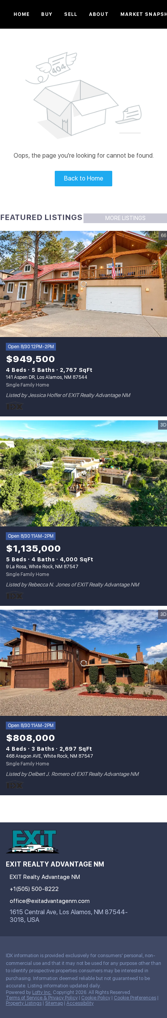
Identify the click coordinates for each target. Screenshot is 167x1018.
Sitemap (54, 1003)
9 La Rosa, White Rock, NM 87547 (42, 566)
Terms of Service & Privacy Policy (42, 998)
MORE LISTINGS (125, 218)
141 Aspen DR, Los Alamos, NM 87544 (46, 377)
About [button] (99, 14)
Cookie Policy (95, 998)
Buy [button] (46, 14)
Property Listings (24, 1003)
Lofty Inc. (42, 992)
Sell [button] (70, 14)
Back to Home (83, 178)
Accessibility (80, 1003)
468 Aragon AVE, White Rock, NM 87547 (49, 756)
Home (22, 14)
